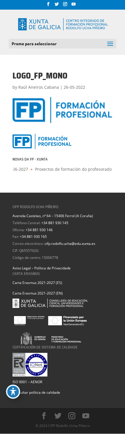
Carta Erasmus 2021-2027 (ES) (37, 282)
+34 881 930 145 (54, 222)
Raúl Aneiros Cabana (38, 87)
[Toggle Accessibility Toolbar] (13, 392)
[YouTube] (74, 6)
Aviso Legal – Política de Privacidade (41, 268)
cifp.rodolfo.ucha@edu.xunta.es (69, 243)
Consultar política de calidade (36, 392)
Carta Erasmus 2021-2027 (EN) (37, 293)
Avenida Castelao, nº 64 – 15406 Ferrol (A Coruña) (52, 215)
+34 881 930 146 (39, 229)
